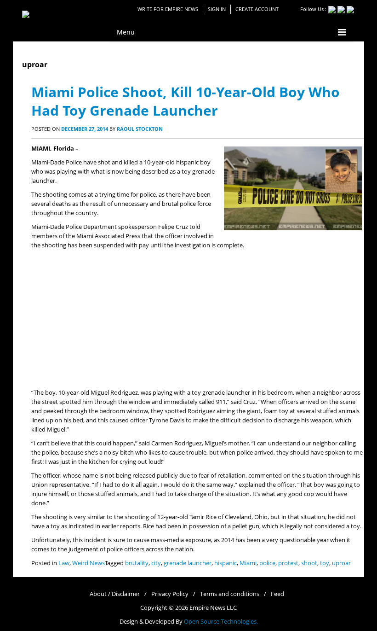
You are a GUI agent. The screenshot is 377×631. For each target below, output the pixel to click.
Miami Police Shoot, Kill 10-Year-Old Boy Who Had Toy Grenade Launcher (185, 101)
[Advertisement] (197, 319)
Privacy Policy (169, 594)
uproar (341, 563)
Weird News (88, 563)
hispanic (225, 563)
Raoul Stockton (140, 128)
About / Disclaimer (115, 594)
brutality (137, 563)
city (156, 563)
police (267, 563)
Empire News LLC (213, 608)
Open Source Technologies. (221, 621)
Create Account (257, 9)
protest (288, 563)
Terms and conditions (229, 594)
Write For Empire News (167, 9)
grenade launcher (187, 563)
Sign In (217, 9)
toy (324, 563)
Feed (277, 594)
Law (63, 563)
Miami (248, 563)
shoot (309, 563)
